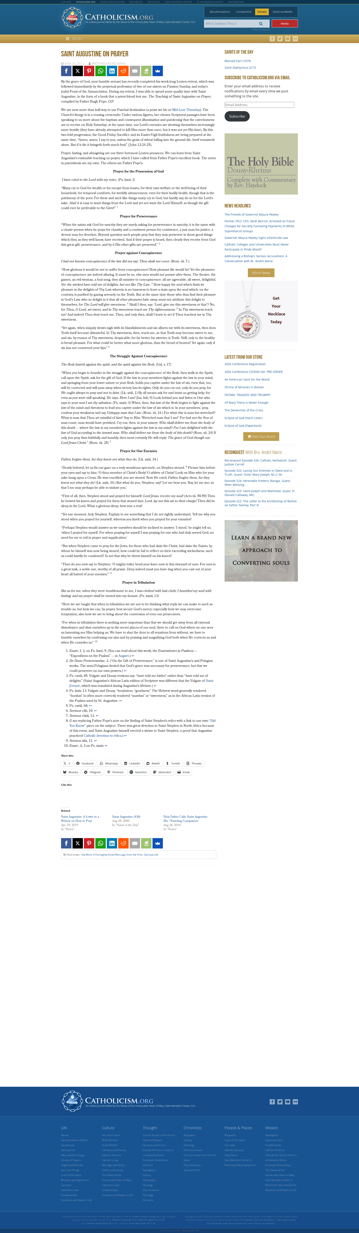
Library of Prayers (71, 1160)
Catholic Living (110, 1160)
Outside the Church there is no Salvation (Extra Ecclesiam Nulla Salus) (158, 1155)
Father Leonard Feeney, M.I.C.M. (148, 1216)
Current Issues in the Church (159, 1135)
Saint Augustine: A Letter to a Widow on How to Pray (80, 819)
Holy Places (231, 1155)
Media (285, 23)
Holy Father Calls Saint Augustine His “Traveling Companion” (186, 819)
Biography (189, 1135)
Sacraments (68, 1145)
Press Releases (192, 1165)
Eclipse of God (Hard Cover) (243, 418)
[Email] (135, 71)
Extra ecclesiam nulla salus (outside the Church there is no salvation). (241, 1223)
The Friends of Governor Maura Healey (251, 214)
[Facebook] (66, 71)
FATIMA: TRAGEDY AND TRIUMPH (247, 395)
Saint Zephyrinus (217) (240, 67)
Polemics (148, 1165)
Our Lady (230, 1145)
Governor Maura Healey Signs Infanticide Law (256, 238)
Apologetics (149, 1170)
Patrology (148, 1195)
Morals (65, 1135)
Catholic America (111, 1155)
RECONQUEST (234, 452)
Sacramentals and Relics (75, 1140)
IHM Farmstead (236, 1)
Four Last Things (70, 1170)
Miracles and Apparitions (75, 1180)
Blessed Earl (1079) (238, 61)
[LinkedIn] (112, 71)
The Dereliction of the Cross (244, 410)
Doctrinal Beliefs (282, 12)
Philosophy (149, 1180)
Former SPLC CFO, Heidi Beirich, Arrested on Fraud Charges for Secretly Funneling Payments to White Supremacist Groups (260, 226)
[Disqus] (138, 922)
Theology (148, 1185)
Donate (262, 12)
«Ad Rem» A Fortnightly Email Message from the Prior (112, 854)
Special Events (192, 1170)
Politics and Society (113, 1170)
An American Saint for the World (247, 379)
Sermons (66, 1185)
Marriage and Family (113, 1165)
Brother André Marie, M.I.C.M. (102, 1223)
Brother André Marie (109, 63)
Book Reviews (110, 1140)
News (187, 1160)
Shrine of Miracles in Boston (244, 387)
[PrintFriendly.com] (146, 71)
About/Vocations (220, 12)
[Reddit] (123, 71)
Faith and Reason (152, 1140)
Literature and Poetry (114, 1150)
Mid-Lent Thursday (186, 110)
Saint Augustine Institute (178, 1)
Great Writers (110, 1145)
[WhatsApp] (100, 71)
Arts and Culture (111, 1135)
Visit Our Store (263, 436)
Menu (77, 38)
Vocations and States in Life (76, 1200)
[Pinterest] (89, 71)
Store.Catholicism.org (112, 1)
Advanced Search (261, 29)
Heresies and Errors (154, 1145)
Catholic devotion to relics (102, 736)
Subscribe (237, 116)
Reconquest (136, 1)
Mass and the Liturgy (72, 1155)
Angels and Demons (72, 1165)
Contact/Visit (243, 12)
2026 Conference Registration (245, 364)
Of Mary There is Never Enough (246, 402)
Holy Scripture (151, 1190)
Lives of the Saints (71, 1175)
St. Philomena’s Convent (210, 1)
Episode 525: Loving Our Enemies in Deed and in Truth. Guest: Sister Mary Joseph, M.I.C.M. (258, 472)
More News (261, 272)
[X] (78, 71)
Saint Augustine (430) (126, 817)
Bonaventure (191, 1230)
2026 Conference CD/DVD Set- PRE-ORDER (254, 372)
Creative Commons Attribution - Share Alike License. (270, 1219)
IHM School (154, 1)
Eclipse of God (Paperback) (243, 426)
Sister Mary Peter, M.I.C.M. (142, 1223)
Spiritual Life (151, 854)
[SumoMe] (157, 71)
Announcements (193, 1150)
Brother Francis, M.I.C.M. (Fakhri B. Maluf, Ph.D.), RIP (138, 1219)
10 (96, 642)
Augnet (123, 656)
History (147, 1175)
